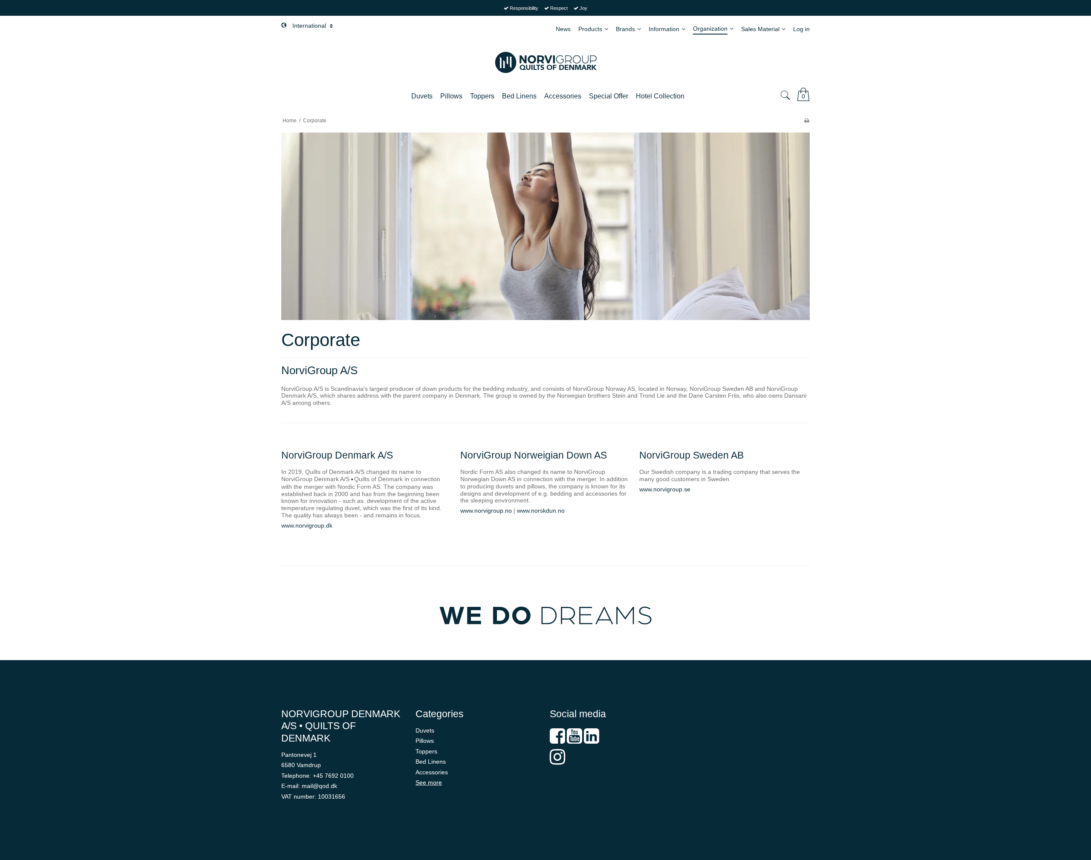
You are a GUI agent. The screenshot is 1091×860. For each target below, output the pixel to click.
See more (429, 782)
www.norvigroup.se (664, 489)
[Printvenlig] (806, 121)
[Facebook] (557, 740)
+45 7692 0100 (333, 775)
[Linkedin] (591, 740)
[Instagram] (557, 761)
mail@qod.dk (319, 785)
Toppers (426, 751)
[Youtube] (574, 740)
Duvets (425, 730)
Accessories (432, 772)
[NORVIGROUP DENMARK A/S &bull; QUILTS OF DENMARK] (545, 62)
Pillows (425, 740)
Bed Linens (431, 761)
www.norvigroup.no (486, 510)
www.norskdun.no (541, 510)
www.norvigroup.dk (306, 525)
